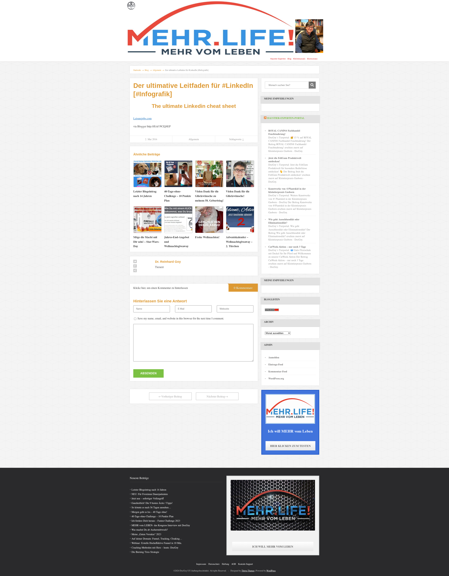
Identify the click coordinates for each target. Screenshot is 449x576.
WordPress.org (276, 378)
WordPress (271, 570)
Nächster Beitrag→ (217, 396)
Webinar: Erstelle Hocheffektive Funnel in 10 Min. (157, 543)
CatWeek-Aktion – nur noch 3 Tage (287, 247)
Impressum (201, 563)
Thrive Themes (248, 570)
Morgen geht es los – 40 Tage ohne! (149, 512)
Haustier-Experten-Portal (285, 118)
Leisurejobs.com (142, 118)
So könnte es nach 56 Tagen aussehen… (151, 507)
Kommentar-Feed (277, 371)
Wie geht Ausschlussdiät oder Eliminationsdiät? (283, 221)
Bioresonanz (312, 59)
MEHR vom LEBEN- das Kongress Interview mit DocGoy (161, 525)
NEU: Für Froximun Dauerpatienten (150, 494)
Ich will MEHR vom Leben (272, 546)
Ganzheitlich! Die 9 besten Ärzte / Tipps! (152, 503)
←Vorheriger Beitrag (170, 396)
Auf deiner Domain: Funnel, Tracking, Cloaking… (157, 538)
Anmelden (273, 357)
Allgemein (194, 139)
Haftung (225, 563)
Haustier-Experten (278, 59)
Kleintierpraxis (299, 59)
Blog (289, 59)
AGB (233, 563)
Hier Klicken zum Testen (290, 446)
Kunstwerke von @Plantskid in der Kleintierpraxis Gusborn (287, 190)
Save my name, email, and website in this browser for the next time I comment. (181, 318)
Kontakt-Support (245, 563)
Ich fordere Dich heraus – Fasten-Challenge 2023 (156, 520)
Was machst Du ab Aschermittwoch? (150, 529)
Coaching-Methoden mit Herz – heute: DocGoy (155, 547)
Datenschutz (214, 563)
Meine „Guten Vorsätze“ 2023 (146, 534)
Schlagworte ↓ (236, 139)
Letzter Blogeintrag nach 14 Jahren (149, 489)
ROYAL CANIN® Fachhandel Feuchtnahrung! (284, 132)
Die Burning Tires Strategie (145, 552)
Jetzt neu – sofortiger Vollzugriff (148, 498)
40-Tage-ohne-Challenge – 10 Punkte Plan (152, 516)
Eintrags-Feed (275, 364)
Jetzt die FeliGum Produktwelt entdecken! (284, 159)
